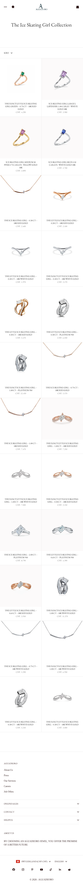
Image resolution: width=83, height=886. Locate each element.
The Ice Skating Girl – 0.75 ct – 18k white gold (20, 667)
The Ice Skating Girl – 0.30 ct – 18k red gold (20, 222)
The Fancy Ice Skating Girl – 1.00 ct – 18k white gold (62, 612)
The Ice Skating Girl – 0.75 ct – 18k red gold (62, 389)
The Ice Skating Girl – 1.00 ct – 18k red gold (20, 445)
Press (6, 775)
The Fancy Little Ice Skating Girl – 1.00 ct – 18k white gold (20, 500)
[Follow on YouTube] (41, 869)
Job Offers (9, 791)
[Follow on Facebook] (13, 869)
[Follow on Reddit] (69, 869)
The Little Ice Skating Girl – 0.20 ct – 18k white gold (21, 278)
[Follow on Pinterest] (32, 869)
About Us (8, 770)
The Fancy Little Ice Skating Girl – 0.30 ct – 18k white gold (62, 723)
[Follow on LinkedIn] (60, 869)
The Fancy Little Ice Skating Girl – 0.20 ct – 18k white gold (62, 278)
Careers (7, 786)
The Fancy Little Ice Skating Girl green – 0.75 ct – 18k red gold (21, 106)
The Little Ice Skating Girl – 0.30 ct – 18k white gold (21, 723)
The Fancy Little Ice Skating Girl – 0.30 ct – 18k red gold (62, 500)
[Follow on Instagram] (23, 869)
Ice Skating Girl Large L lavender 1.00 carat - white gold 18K (62, 106)
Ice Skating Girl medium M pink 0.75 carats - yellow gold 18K (20, 165)
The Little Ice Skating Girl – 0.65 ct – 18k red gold (21, 612)
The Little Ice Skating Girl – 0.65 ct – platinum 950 (62, 556)
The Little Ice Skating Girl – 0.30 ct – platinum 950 (62, 333)
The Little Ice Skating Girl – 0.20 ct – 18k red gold (62, 222)
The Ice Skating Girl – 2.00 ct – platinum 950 (20, 556)
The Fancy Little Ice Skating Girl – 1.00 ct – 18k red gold (62, 445)
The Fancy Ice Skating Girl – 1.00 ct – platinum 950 (21, 389)
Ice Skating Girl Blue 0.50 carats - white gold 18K (62, 164)
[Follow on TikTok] (50, 869)
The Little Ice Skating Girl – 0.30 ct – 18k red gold (21, 333)
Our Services (10, 780)
